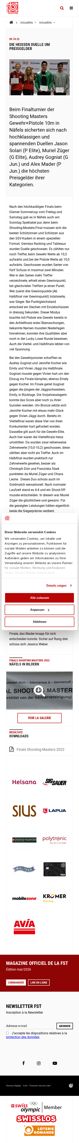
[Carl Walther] (24, 869)
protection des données (22, 1037)
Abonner (64, 1026)
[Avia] (24, 927)
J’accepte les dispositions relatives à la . (36, 1035)
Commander (16, 982)
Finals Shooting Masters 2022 (40, 749)
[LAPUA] (55, 811)
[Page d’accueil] (14, 8)
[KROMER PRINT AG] (55, 898)
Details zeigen (56, 585)
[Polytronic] (55, 840)
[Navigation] (71, 8)
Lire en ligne (38, 982)
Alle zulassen (39, 597)
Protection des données (39, 1085)
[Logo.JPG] (39, 691)
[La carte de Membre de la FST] (55, 869)
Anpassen (37, 609)
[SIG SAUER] (55, 782)
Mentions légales (13, 1085)
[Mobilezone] (24, 898)
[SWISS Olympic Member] (39, 1108)
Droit (25, 1085)
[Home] (11, 22)
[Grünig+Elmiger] (24, 840)
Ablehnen (39, 621)
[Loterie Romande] (39, 1131)
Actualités (26, 22)
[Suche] (62, 8)
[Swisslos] (39, 1119)
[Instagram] (39, 1063)
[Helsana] (24, 782)
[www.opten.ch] (71, 1086)
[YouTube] (55, 1063)
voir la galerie (39, 718)
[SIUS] (24, 811)
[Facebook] (23, 1063)
